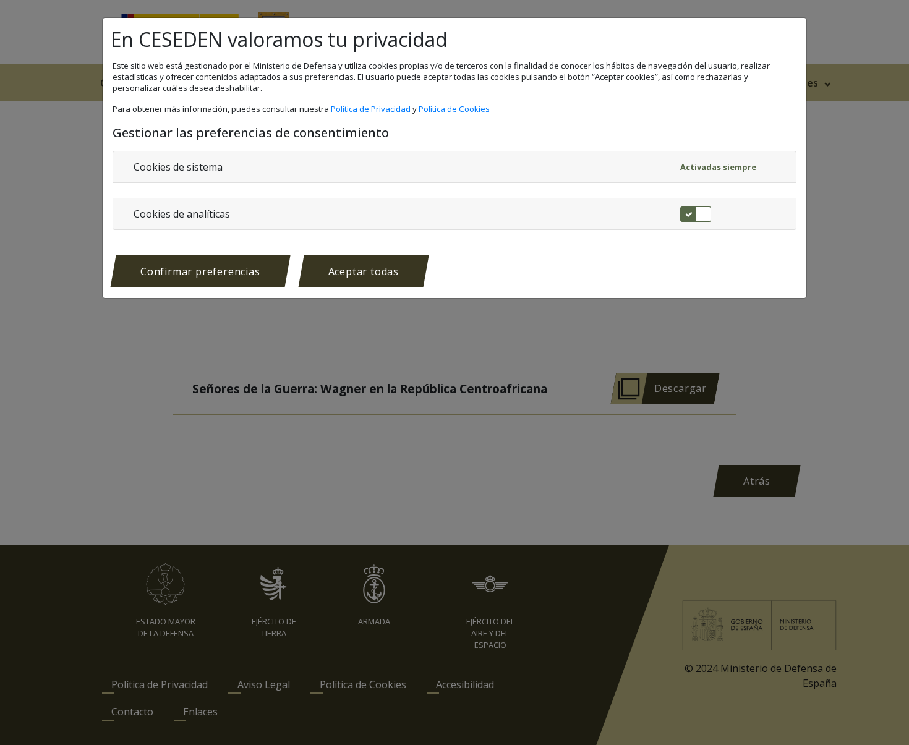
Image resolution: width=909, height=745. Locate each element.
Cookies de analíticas (182, 214)
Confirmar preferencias (200, 271)
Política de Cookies (455, 108)
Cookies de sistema (178, 167)
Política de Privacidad (371, 108)
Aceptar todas (363, 271)
